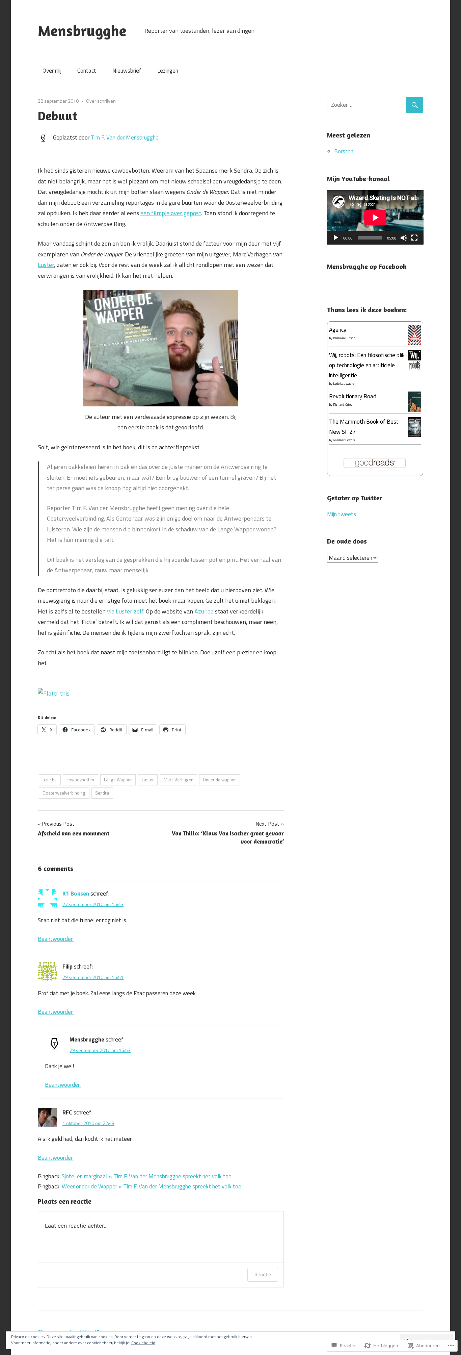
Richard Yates (342, 404)
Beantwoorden (56, 938)
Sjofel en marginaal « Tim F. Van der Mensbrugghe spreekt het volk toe (147, 1176)
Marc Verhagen (178, 779)
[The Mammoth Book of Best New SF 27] (414, 435)
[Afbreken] (403, 237)
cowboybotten (80, 779)
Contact (86, 70)
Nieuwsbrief (126, 70)
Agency (337, 329)
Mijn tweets (341, 514)
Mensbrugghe (82, 31)
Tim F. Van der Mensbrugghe (125, 137)
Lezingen (167, 70)
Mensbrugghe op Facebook (367, 266)
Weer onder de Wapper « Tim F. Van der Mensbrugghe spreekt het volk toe (151, 1186)
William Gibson (344, 338)
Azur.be (204, 611)
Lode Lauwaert (343, 383)
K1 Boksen (75, 893)
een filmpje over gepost (170, 213)
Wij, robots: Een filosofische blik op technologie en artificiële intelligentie (367, 365)
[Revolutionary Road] (414, 409)
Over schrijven (101, 100)
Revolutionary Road (352, 396)
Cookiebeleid (143, 1342)
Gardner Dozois (344, 440)
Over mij (52, 70)
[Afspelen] (335, 237)
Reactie (262, 1274)
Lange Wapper (118, 779)
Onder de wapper (219, 779)
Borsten (343, 151)
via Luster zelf (125, 611)
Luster (46, 264)
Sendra (102, 792)
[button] (160, 348)
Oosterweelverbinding (64, 792)
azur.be (50, 779)
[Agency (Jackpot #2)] (414, 343)
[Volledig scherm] (414, 237)
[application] (375, 217)
